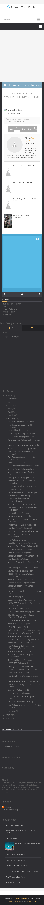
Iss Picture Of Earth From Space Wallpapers (21, 535)
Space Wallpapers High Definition (21, 582)
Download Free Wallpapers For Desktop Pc (24, 441)
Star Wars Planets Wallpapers (20, 660)
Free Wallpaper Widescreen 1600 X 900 (24, 200)
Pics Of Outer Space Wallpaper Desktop (24, 611)
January (11, 711)
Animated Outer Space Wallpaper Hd (23, 546)
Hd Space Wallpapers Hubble (20, 549)
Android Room (9, 311)
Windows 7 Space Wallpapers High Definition (22, 481)
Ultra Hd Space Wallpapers (19, 693)
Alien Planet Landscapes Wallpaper (22, 543)
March (11, 415)
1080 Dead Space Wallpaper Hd (21, 501)
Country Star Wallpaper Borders (21, 571)
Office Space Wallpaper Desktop (21, 436)
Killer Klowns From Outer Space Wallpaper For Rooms (21, 616)
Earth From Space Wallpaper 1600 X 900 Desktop (22, 871)
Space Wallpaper (24, 6)
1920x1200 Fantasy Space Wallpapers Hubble (24, 685)
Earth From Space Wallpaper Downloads (24, 630)
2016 (8, 715)
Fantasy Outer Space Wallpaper (21, 579)
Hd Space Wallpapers (13, 882)
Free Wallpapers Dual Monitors (16, 877)
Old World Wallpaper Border (19, 430)
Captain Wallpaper (15, 596)
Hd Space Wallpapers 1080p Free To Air (24, 167)
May (10, 408)
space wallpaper (23, 119)
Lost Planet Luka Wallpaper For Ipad (22, 492)
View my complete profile (12, 809)
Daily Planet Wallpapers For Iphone (22, 669)
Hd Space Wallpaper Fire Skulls (16, 866)
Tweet (11, 130)
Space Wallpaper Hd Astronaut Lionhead (24, 504)
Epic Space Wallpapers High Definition (23, 639)
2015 (8, 718)
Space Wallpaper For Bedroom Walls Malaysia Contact (21, 831)
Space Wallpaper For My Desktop (21, 636)
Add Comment (11, 119)
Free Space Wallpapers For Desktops (23, 681)
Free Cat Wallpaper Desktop (19, 608)
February (12, 418)
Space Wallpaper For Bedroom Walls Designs (23, 520)
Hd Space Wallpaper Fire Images (21, 701)
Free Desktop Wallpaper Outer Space (23, 567)
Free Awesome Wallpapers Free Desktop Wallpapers (24, 592)
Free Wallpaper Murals (17, 540)
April (10, 412)
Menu (7, 20)
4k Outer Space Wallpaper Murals (21, 433)
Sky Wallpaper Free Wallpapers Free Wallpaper (22, 508)
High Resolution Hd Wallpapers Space (23, 465)
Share (18, 128)
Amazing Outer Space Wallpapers (17, 860)
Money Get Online (10, 308)
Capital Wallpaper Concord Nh (20, 516)
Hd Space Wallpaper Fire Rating (21, 421)
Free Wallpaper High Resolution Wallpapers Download (21, 647)
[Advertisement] (22, 56)
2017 (8, 395)
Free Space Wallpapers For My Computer (20, 426)
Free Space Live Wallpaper (18, 559)
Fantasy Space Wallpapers (19, 623)
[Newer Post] (4, 294)
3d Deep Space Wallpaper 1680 (21, 477)
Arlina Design (31, 901)
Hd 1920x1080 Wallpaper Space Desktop (21, 697)
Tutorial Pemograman (12, 303)
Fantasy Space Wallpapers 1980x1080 (22, 216)
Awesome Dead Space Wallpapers (22, 525)
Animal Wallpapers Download (20, 651)
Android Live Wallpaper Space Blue (22, 95)
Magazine (7, 313)
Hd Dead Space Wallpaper (18, 513)
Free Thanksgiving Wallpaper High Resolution (22, 458)
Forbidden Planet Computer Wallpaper (27, 843)
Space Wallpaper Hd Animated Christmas (20, 587)
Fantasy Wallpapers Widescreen (21, 666)
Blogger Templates (14, 901)
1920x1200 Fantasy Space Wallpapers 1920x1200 (24, 604)
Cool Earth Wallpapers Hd (18, 690)
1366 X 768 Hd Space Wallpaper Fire (23, 531)
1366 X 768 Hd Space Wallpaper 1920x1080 (21, 575)
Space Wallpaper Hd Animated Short (23, 556)
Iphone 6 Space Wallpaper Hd (20, 642)
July (10, 402)
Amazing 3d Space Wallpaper (20, 627)
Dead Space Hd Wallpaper (18, 672)
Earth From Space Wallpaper (22, 182)
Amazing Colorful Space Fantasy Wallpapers (21, 473)
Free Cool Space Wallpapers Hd (21, 528)
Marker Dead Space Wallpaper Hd (21, 600)
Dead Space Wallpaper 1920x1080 (22, 486)
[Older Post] (39, 294)
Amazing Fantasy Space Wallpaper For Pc (24, 563)
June (10, 405)
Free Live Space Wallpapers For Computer (20, 452)
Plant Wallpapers (11, 838)
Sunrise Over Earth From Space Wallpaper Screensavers (20, 496)
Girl (4, 306)
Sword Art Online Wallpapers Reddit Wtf (24, 633)
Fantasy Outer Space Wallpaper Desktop (24, 445)
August (11, 398)
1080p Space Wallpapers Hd (15, 854)
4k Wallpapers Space (16, 489)
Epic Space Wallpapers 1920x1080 (22, 620)
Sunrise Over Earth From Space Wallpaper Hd (20, 655)
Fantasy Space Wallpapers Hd (20, 552)
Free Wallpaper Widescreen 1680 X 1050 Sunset (24, 706)
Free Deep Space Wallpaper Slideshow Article (23, 677)
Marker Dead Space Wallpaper (20, 462)
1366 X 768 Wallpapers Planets (21, 663)
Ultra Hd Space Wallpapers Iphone (22, 469)
